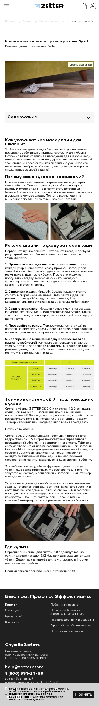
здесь (72, 570)
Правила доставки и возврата (72, 620)
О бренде (12, 610)
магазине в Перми (72, 559)
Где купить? (13, 616)
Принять (83, 694)
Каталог (11, 604)
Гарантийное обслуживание (70, 625)
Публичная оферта (64, 604)
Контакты (12, 622)
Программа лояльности (67, 631)
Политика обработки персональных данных (67, 612)
